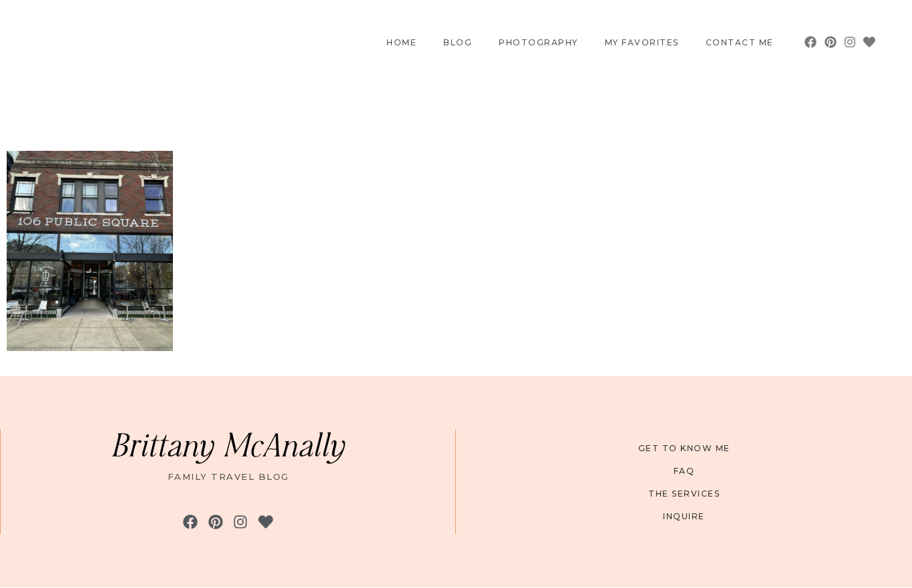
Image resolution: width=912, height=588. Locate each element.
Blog (457, 43)
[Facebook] (811, 42)
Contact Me (740, 43)
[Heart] (869, 42)
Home (402, 43)
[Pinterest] (830, 42)
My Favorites (642, 43)
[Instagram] (850, 42)
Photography (538, 43)
